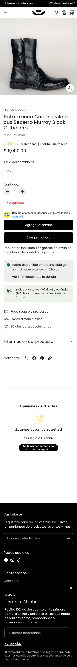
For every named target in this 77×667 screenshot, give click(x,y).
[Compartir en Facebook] (34, 358)
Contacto (11, 581)
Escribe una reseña (53, 144)
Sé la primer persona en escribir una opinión (38, 447)
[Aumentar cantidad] (22, 191)
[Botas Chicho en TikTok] (18, 560)
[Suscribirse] (65, 633)
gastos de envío (54, 248)
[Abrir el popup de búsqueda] (57, 12)
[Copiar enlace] (50, 358)
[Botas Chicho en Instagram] (12, 560)
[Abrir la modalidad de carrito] (72, 12)
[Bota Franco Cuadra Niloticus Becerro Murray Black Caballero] (38, 56)
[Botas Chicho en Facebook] (6, 560)
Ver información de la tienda (34, 277)
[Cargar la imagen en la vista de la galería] (70, 88)
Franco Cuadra (15, 110)
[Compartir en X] (26, 358)
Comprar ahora (38, 237)
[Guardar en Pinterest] (42, 358)
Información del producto (28, 341)
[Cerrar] (71, 588)
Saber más (18, 216)
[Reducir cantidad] (7, 191)
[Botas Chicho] (38, 12)
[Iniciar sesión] (64, 12)
